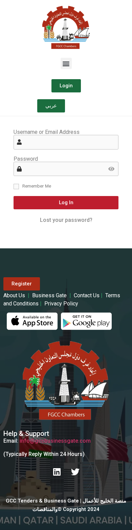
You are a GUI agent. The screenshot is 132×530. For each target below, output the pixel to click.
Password (26, 159)
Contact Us (87, 295)
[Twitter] (75, 471)
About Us (14, 295)
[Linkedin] (56, 471)
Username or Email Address (47, 132)
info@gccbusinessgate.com (55, 441)
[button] (66, 63)
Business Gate (50, 295)
